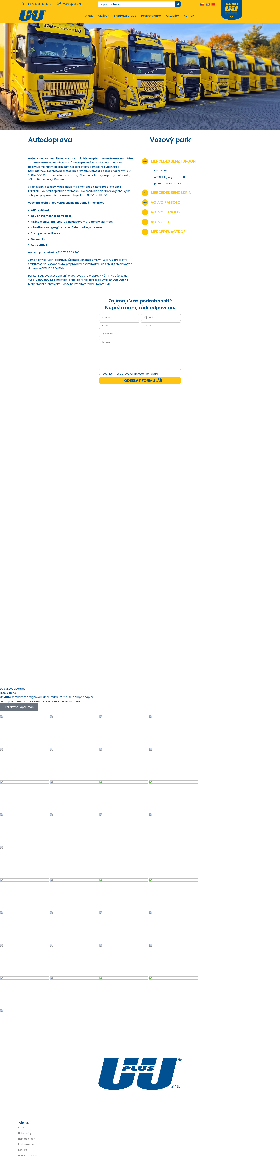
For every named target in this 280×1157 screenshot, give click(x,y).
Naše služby (24, 1133)
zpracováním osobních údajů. (139, 373)
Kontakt (22, 1149)
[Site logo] (32, 15)
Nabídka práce (26, 1138)
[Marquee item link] (122, 878)
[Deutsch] (213, 3)
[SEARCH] (178, 4)
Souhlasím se (130, 373)
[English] (208, 3)
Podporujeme (26, 1144)
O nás (21, 1127)
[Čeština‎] (202, 3)
